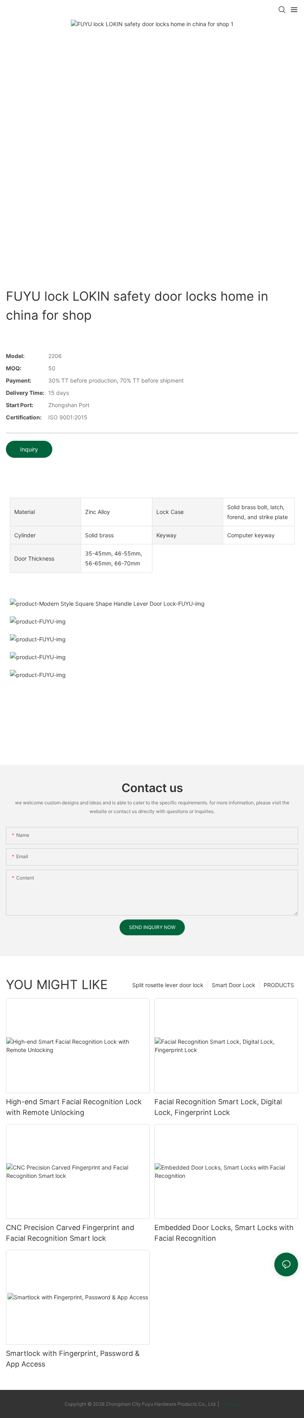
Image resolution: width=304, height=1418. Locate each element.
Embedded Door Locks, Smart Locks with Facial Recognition (224, 1232)
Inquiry (29, 449)
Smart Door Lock (233, 985)
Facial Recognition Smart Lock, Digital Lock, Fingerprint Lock (218, 1107)
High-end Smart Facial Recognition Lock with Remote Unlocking (74, 1107)
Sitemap (230, 1404)
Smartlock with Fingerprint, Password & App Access (73, 1358)
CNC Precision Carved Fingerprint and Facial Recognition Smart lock (70, 1232)
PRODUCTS (279, 985)
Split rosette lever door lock (167, 985)
